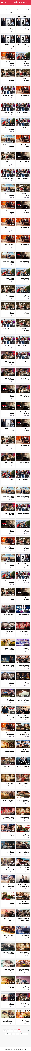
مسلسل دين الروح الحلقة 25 (24, 395)
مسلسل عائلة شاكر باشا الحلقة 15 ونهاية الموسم (8, 768)
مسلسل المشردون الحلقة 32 (24, 296)
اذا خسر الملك (19, 6)
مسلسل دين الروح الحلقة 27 (24, 379)
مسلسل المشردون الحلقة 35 (9, 128)
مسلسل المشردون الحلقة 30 (24, 531)
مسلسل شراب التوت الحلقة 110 (9, 211)
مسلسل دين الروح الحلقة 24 (9, 463)
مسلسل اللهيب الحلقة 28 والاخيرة (23, 683)
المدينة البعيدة (12, 13)
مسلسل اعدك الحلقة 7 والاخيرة (23, 936)
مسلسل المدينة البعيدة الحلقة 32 (8, 262)
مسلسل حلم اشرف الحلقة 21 (24, 262)
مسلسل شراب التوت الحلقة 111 (24, 145)
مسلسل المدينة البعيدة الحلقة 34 (8, 145)
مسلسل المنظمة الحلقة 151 (8, 45)
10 (26, 1034)
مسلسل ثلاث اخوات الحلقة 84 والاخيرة (9, 649)
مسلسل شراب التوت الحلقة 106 (9, 245)
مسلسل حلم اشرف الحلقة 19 (24, 412)
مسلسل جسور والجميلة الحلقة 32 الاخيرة (23, 801)
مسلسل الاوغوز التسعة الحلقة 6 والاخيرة (23, 919)
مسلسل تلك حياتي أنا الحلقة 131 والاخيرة (9, 784)
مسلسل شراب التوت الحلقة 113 (9, 62)
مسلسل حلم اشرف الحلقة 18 (9, 412)
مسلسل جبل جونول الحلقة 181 (9, 987)
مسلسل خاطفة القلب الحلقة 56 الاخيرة (23, 835)
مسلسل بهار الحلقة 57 (23, 178)
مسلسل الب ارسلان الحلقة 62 (24, 666)
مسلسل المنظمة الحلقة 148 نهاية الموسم (23, 716)
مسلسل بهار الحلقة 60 (23, 112)
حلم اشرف (12, 6)
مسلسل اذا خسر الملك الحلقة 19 (8, 446)
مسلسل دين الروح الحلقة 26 (9, 379)
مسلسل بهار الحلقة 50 (23, 513)
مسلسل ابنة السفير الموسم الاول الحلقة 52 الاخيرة (8, 886)
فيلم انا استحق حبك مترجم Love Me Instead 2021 (8, 1021)
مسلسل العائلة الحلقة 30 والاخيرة (8, 919)
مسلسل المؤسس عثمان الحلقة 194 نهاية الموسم (8, 953)
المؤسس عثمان (26, 9)
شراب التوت (11, 9)
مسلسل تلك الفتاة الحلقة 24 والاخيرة (9, 1004)
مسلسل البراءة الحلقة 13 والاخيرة (8, 835)
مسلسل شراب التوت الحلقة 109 (24, 228)
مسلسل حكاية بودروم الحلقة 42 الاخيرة (23, 750)
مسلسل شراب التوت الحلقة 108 (9, 228)
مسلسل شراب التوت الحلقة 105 (24, 446)
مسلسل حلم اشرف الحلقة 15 (9, 531)
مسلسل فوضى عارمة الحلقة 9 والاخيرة (9, 699)
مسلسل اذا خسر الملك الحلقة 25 (8, 162)
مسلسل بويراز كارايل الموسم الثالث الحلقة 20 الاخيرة (23, 903)
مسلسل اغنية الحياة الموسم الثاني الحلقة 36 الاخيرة (23, 852)
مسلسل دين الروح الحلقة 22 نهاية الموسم (23, 1004)
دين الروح (18, 9)
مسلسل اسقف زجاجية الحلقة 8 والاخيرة (23, 987)
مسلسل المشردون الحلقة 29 (9, 581)
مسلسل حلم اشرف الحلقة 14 (24, 598)
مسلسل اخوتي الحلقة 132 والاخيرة (23, 649)
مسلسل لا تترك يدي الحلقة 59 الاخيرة (9, 632)
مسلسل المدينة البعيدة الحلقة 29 (8, 564)
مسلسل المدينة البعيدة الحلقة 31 (23, 497)
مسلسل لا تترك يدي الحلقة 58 (9, 683)
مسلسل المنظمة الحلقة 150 (8, 429)
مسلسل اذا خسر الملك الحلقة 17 (8, 598)
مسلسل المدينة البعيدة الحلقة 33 (8, 194)
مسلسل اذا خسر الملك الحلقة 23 (8, 296)
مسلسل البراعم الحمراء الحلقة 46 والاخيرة (23, 885)
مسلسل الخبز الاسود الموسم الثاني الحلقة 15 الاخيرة (23, 785)
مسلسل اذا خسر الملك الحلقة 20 (23, 329)
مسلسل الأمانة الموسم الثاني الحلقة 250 (23, 733)
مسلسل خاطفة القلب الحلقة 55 (9, 902)
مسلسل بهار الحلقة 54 (23, 346)
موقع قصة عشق (20, 2)
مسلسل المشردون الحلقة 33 (9, 279)
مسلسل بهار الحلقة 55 (8, 329)
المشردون (6, 6)
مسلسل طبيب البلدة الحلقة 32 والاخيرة (9, 615)
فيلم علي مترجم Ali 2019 (24, 868)
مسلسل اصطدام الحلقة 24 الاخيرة (10, 852)
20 (21, 1034)
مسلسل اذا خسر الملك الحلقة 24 (23, 194)
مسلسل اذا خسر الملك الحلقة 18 (23, 548)
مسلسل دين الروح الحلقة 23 (9, 514)
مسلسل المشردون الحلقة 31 (9, 480)
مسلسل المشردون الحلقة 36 (24, 62)
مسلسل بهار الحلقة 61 (8, 95)
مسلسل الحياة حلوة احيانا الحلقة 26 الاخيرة (23, 970)
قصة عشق (27, 6)
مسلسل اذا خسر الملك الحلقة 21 (8, 313)
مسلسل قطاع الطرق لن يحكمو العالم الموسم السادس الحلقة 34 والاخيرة (23, 617)
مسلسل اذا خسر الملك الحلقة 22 (23, 313)
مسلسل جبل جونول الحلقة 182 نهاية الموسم (9, 751)
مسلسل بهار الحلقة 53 (8, 346)
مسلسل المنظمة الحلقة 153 (8, 28)
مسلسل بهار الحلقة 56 (8, 178)
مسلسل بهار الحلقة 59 (8, 112)
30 (17, 1034)
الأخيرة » (8, 1034)
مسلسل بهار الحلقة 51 (23, 479)
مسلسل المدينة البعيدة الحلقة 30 (8, 497)
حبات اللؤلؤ (19, 13)
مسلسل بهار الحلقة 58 (23, 128)
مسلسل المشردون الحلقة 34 (24, 279)
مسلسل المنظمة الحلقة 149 (23, 564)
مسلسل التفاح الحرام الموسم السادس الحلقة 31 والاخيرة (23, 633)
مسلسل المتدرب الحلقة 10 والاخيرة (8, 666)
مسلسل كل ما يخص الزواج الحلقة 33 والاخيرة (9, 717)
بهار (6, 9)
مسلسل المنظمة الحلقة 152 (23, 45)
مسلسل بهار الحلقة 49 (23, 581)
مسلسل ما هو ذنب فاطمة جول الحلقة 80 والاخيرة (23, 700)
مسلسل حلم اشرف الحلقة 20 (9, 395)
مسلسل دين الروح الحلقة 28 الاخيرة (9, 362)
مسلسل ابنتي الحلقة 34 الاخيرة (23, 1020)
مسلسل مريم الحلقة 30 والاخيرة (8, 970)
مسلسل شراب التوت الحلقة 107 (24, 245)
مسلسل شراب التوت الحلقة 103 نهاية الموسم (9, 734)
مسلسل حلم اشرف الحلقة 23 (24, 162)
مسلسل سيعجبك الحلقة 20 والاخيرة (8, 801)
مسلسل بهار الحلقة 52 (23, 361)
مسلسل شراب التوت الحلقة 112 (24, 96)
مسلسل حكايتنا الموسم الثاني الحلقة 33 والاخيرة (8, 869)
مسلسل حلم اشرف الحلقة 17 (24, 429)
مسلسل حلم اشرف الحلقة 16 (24, 463)
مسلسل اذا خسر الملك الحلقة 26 (8, 79)
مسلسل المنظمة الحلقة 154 (23, 28)
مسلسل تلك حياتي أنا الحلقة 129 (23, 953)
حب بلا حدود (26, 13)
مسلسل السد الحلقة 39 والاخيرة (23, 767)
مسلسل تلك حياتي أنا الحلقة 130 (23, 818)
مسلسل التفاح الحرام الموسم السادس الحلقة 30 (8, 818)
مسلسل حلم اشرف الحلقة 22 (24, 211)
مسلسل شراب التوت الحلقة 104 (9, 548)
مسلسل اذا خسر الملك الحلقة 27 (23, 79)
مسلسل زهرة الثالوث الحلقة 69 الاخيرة (9, 936)
